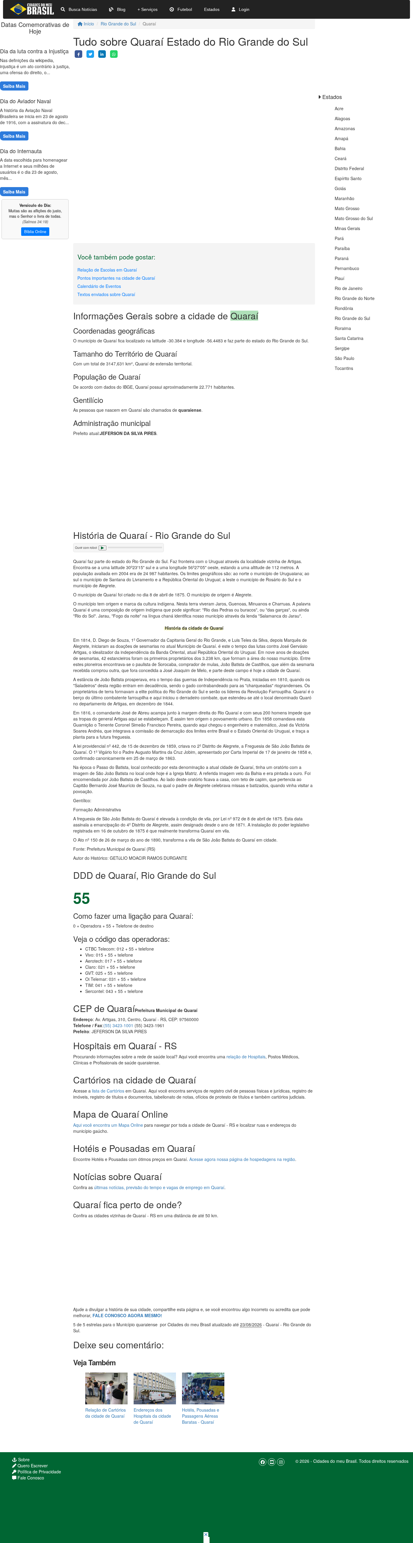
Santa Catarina (349, 338)
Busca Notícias (82, 9)
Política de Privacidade (38, 1472)
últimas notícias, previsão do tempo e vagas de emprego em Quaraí (159, 1187)
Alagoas (342, 118)
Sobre (23, 1459)
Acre (339, 108)
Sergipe (342, 348)
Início (88, 24)
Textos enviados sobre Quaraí (106, 294)
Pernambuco (347, 268)
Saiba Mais (14, 86)
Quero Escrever (32, 1465)
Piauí (339, 278)
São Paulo (344, 358)
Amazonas (345, 128)
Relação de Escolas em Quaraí (107, 270)
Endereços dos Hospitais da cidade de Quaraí (152, 1416)
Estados (212, 9)
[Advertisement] (194, 100)
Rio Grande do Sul (118, 24)
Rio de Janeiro (349, 288)
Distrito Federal (349, 168)
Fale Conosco (30, 1478)
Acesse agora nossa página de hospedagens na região (242, 1159)
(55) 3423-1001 (118, 1025)
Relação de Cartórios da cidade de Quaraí (105, 1413)
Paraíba (342, 248)
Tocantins (344, 368)
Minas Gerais (347, 228)
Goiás (340, 188)
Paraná (342, 258)
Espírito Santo (348, 178)
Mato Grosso (347, 208)
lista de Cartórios (108, 1091)
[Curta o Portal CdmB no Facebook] (262, 1462)
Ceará (340, 158)
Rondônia (344, 308)
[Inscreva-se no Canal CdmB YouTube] (271, 1462)
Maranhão (344, 198)
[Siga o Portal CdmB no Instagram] (280, 1462)
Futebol (184, 9)
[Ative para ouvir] (102, 548)
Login (243, 9)
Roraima (343, 328)
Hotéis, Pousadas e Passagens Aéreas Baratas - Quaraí (200, 1416)
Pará (339, 238)
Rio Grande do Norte (355, 298)
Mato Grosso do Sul (354, 218)
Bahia (340, 148)
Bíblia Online (35, 231)
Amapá (341, 138)
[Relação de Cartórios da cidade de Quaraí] (106, 1388)
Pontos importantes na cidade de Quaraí (116, 278)
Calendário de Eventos (99, 286)
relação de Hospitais (245, 1056)
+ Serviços (148, 9)
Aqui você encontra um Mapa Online (108, 1125)
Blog (120, 9)
